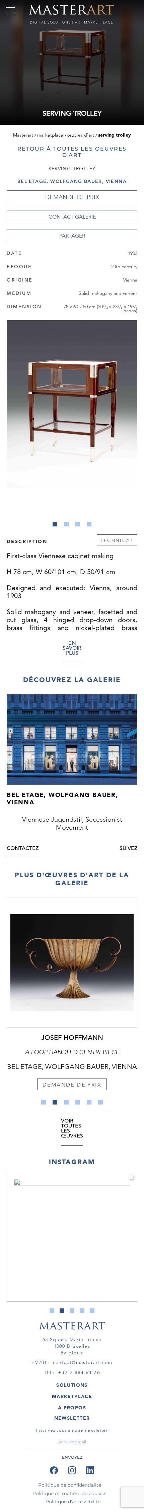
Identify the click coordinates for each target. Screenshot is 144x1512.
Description (27, 541)
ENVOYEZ (72, 1457)
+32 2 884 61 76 (79, 1372)
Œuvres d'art (80, 135)
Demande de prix (72, 197)
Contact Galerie (72, 217)
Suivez (128, 849)
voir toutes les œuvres (72, 1129)
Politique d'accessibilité (73, 1501)
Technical (117, 540)
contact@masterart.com (83, 1362)
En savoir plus (72, 648)
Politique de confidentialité (69, 1485)
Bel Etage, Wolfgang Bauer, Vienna (72, 181)
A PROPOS (72, 1408)
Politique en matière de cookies (69, 1493)
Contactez (23, 849)
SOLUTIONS (72, 1385)
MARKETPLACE (72, 1396)
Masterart (23, 135)
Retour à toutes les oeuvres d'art (72, 152)
